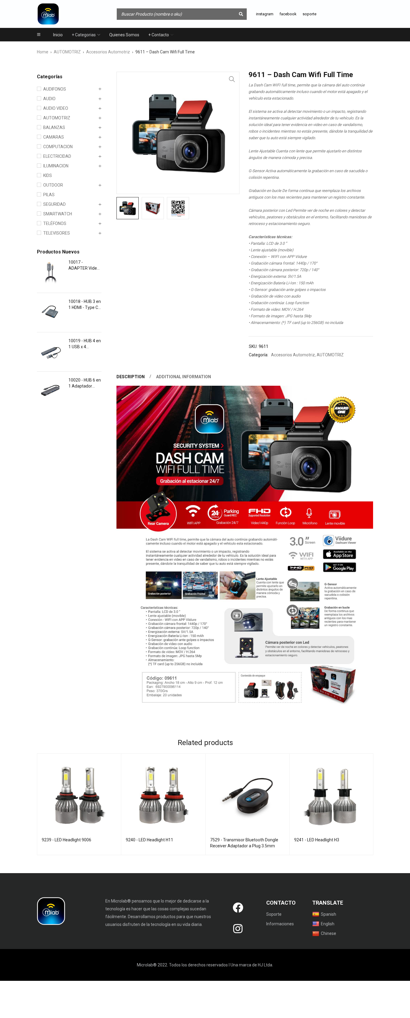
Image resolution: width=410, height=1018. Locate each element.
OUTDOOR (53, 185)
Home (42, 51)
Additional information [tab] (183, 376)
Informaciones (280, 923)
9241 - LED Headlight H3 (316, 839)
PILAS (49, 194)
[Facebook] (237, 907)
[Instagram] (237, 928)
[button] (232, 79)
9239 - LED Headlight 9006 (66, 839)
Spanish (328, 914)
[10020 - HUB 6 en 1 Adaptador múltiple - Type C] (50, 391)
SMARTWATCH (57, 213)
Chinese (328, 933)
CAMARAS (53, 137)
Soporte (274, 914)
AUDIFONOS (54, 89)
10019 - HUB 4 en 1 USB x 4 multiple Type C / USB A (84, 344)
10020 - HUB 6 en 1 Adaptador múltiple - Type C (84, 383)
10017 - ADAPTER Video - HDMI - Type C (83, 265)
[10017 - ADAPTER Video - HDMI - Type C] (50, 273)
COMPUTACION (58, 146)
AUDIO (49, 98)
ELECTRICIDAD (57, 156)
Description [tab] (130, 376)
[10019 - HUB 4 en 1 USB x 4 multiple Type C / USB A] (50, 351)
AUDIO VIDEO (55, 108)
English (327, 923)
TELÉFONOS (54, 223)
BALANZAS (54, 127)
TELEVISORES (56, 233)
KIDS (47, 175)
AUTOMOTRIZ (67, 51)
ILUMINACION (55, 165)
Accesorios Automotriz (108, 51)
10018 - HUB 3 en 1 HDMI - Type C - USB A (84, 304)
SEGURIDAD (54, 204)
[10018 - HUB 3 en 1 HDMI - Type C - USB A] (50, 312)
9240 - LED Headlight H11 (149, 839)
